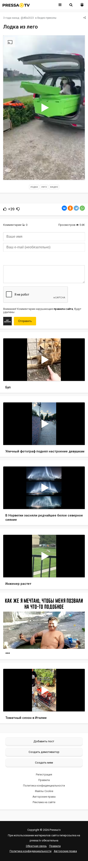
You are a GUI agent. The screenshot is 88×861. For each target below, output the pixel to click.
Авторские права (44, 796)
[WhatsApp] (82, 208)
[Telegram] (76, 208)
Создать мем (44, 762)
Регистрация (44, 774)
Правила (44, 780)
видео (54, 186)
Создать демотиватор (44, 752)
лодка (34, 186)
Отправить (25, 321)
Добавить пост (44, 741)
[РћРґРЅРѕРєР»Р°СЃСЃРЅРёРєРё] (70, 208)
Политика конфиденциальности (44, 785)
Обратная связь (36, 846)
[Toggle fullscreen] (76, 172)
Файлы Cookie (44, 791)
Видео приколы (46, 17)
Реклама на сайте (44, 802)
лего (44, 186)
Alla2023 (28, 17)
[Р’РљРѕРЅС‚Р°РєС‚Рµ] (64, 208)
